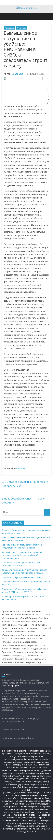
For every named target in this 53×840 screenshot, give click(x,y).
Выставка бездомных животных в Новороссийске (25, 484)
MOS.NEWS (20, 468)
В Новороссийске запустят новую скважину (23, 500)
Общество (21, 28)
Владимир (17, 73)
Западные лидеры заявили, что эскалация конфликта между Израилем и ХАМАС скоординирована (22, 555)
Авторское (9, 28)
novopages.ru (14, 685)
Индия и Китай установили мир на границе (22, 577)
